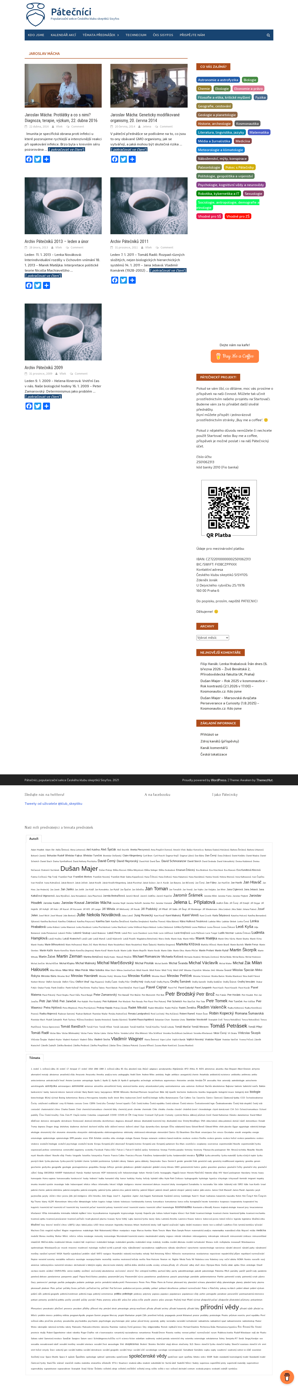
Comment (77, 126)
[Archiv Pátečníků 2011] (148, 205)
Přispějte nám (192, 35)
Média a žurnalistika (214, 141)
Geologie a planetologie (217, 115)
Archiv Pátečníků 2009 (44, 367)
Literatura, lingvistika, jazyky (221, 132)
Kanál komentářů (214, 748)
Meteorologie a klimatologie (220, 150)
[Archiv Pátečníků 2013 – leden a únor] (63, 205)
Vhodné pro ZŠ (238, 216)
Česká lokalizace (213, 754)
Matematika (259, 132)
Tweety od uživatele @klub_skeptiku (53, 803)
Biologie (250, 80)
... (65, 149)
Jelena (146, 126)
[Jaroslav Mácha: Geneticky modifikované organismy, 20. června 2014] (148, 85)
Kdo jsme (36, 35)
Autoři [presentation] (33, 838)
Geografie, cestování (214, 106)
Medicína (243, 141)
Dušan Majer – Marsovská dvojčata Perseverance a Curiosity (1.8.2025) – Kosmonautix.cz (229, 703)
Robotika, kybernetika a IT (218, 193)
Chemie (204, 88)
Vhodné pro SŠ (209, 216)
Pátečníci (71, 11)
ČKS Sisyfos (163, 35)
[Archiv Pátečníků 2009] (63, 331)
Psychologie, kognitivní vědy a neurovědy (231, 185)
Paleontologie (209, 167)
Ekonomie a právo (248, 88)
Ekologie (222, 88)
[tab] (34, 838)
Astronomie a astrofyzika (218, 80)
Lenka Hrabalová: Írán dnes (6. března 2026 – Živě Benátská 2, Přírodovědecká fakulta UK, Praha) (233, 669)
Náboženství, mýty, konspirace (222, 158)
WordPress (218, 780)
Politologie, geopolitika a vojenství (225, 176)
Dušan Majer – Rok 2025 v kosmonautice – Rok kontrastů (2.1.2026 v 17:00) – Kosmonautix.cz (234, 686)
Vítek (59, 126)
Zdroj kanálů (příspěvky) (219, 741)
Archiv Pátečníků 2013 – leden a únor (57, 241)
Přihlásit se (209, 734)
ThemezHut (264, 780)
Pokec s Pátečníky (240, 167)
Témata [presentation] (34, 1058)
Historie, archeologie (214, 123)
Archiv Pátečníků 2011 (129, 241)
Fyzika (260, 97)
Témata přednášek (98, 35)
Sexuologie (253, 193)
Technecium (135, 35)
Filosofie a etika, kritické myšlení (224, 97)
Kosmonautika (247, 123)
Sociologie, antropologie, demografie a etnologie (227, 205)
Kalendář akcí (63, 35)
